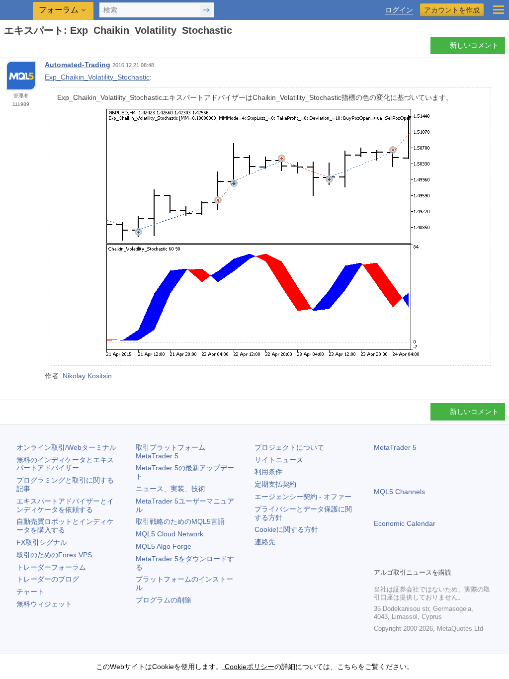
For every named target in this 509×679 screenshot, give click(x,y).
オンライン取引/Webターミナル (66, 447)
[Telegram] (396, 559)
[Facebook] (380, 559)
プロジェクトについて (289, 447)
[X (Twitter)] (412, 559)
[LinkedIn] (443, 559)
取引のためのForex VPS (54, 555)
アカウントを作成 (452, 10)
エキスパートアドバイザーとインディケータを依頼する (65, 505)
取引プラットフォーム (174, 451)
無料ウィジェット (44, 604)
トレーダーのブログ (47, 579)
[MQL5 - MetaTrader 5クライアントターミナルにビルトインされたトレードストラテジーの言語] (17, 10)
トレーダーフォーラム (51, 567)
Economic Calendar (404, 523)
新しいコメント (474, 45)
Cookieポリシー (248, 667)
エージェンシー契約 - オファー (302, 497)
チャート (30, 591)
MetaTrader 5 (395, 447)
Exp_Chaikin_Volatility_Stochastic (97, 77)
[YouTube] (427, 559)
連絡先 (264, 542)
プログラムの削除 (163, 600)
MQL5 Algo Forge (163, 546)
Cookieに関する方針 (286, 529)
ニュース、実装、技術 (170, 489)
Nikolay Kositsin (87, 376)
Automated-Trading (77, 65)
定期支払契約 (275, 484)
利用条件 (268, 472)
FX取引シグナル (41, 542)
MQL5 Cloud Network (169, 534)
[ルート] (7, 48)
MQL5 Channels (399, 492)
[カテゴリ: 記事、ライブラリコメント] (19, 48)
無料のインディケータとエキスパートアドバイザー (65, 464)
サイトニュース (278, 460)
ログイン (399, 10)
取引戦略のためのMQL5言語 (180, 521)
